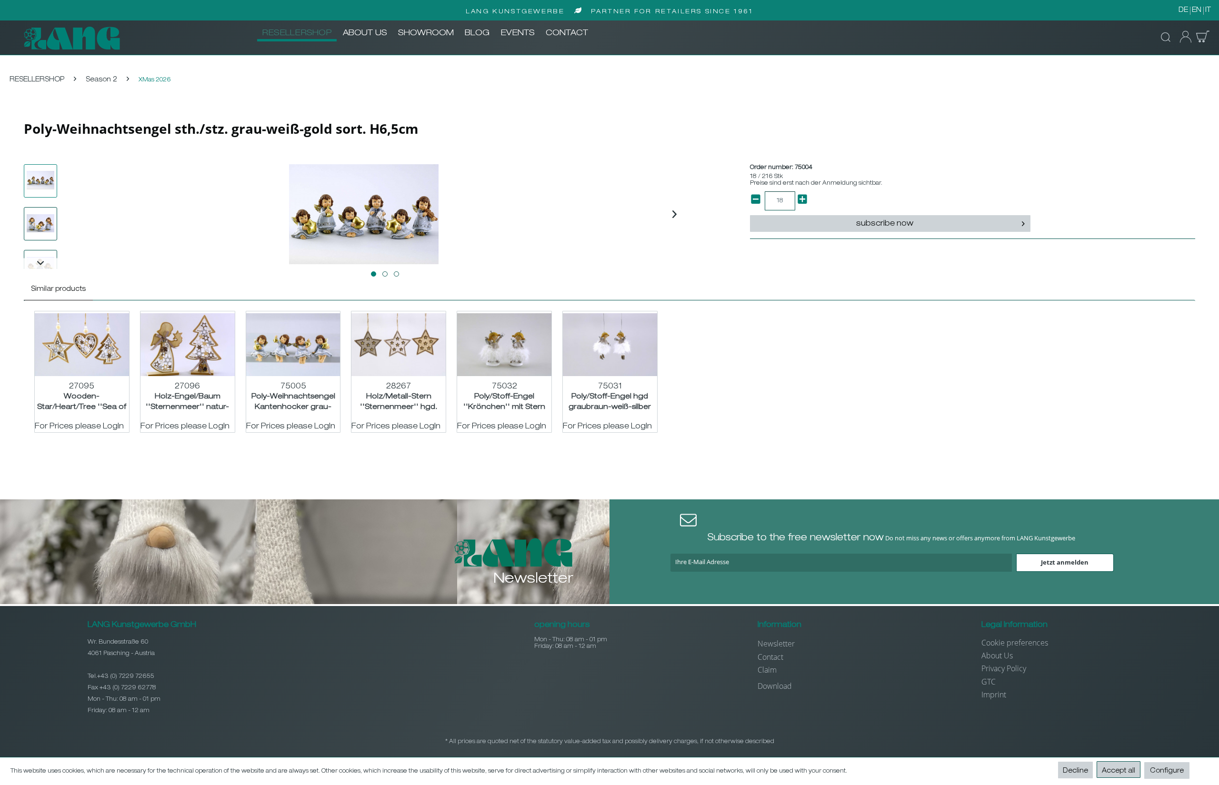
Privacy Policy (1003, 668)
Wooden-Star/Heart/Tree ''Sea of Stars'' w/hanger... (81, 402)
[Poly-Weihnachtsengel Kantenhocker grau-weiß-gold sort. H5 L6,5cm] (293, 344)
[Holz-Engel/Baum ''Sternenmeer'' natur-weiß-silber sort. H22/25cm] (187, 344)
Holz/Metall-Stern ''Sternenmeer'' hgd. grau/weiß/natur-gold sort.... (399, 402)
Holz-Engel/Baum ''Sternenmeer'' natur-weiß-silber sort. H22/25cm (187, 402)
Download (775, 686)
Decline (1075, 771)
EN (1196, 10)
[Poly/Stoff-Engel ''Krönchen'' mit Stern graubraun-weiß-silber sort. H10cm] (504, 344)
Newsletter (776, 643)
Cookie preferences (1014, 642)
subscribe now (884, 224)
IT (1208, 10)
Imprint (993, 694)
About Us (997, 655)
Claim (767, 670)
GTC (988, 681)
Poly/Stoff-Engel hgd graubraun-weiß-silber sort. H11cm (610, 402)
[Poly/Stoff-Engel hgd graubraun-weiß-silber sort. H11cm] (610, 344)
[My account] (1183, 37)
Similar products (58, 289)
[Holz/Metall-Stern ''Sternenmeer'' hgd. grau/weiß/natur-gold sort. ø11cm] (398, 344)
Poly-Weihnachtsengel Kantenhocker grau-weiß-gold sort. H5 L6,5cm (293, 402)
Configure (1167, 771)
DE (1183, 10)
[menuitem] (297, 33)
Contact (770, 657)
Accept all (1118, 771)
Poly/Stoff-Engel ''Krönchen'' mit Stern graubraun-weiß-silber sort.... (504, 402)
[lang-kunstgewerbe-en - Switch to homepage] (72, 38)
